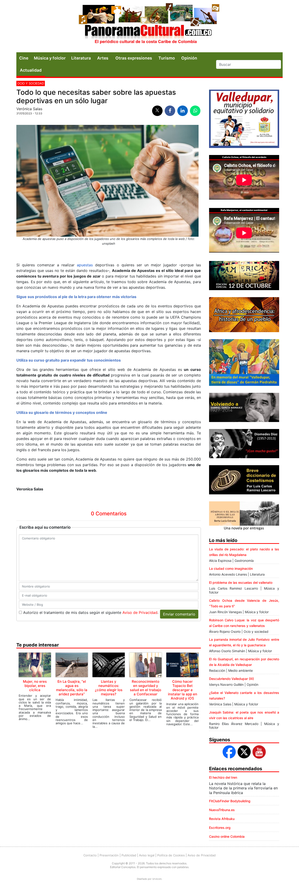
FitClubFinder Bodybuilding (229, 801)
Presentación (109, 855)
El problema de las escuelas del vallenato (240, 582)
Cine (23, 58)
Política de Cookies (171, 855)
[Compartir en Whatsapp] (195, 111)
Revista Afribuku (222, 819)
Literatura (81, 58)
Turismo (166, 58)
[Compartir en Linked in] (182, 111)
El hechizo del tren (223, 777)
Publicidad (128, 855)
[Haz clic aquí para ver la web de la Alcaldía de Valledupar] (244, 118)
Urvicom (157, 878)
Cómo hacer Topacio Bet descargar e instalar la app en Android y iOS (182, 689)
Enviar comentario (179, 614)
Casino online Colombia (227, 836)
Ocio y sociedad (30, 83)
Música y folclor (50, 58)
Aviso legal (146, 855)
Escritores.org (220, 828)
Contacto (90, 855)
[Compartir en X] (157, 111)
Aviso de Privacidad (139, 612)
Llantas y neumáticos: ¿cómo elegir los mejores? (108, 687)
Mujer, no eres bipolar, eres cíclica (35, 685)
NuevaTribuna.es (222, 810)
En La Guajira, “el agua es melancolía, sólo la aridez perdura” (71, 687)
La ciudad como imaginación (231, 568)
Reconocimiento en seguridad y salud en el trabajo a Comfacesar (145, 687)
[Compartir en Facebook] (170, 111)
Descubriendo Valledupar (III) (231, 679)
